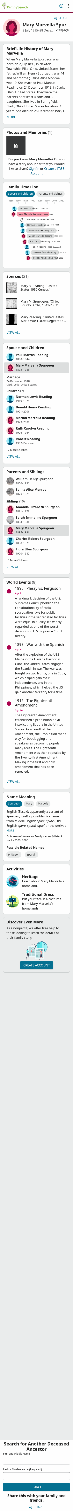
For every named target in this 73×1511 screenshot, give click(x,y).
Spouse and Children (20, 193)
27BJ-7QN (63, 30)
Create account (36, 965)
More (11, 117)
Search (36, 1487)
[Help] (61, 6)
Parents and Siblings (50, 193)
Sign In (34, 168)
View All (13, 332)
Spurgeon (14, 803)
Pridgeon (13, 854)
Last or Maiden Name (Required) (22, 1469)
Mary (29, 803)
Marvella (43, 803)
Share (63, 18)
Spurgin (31, 854)
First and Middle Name (16, 1453)
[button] (36, 288)
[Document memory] (16, 145)
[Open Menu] (68, 6)
